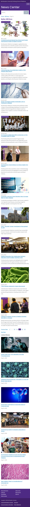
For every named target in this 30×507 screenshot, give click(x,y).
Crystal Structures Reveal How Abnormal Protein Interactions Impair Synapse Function (14, 40)
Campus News (4, 146)
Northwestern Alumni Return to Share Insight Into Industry (14, 165)
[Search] (26, 12)
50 (14, 329)
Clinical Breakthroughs (6, 52)
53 (22, 329)
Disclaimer (16, 502)
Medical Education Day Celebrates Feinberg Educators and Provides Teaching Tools (13, 257)
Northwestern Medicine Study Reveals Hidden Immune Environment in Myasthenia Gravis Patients (13, 456)
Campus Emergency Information (7, 504)
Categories (3, 492)
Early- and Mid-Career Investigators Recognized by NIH (14, 227)
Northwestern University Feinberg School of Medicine (13, 1)
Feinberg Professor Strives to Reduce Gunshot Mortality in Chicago (13, 317)
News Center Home (4, 490)
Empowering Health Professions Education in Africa (13, 430)
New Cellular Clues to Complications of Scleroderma (11, 482)
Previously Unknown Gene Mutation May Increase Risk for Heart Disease (14, 197)
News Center (10, 7)
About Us (17, 494)
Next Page (3, 332)
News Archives (18, 492)
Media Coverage (4, 496)
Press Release (3, 494)
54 (24, 329)
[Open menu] (28, 4)
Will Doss (7, 16)
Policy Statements (17, 504)
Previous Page (4, 329)
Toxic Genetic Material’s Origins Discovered (13, 286)
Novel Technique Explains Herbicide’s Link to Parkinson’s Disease (13, 102)
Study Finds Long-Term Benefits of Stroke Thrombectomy (12, 355)
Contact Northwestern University (7, 502)
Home (2, 16)
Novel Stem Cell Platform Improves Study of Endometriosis (13, 405)
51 (17, 329)
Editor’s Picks (17, 490)
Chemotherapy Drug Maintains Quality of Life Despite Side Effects (13, 70)
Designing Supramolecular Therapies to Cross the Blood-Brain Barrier (14, 380)
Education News (5, 116)
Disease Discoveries (5, 22)
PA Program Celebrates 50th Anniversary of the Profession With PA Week (14, 135)
